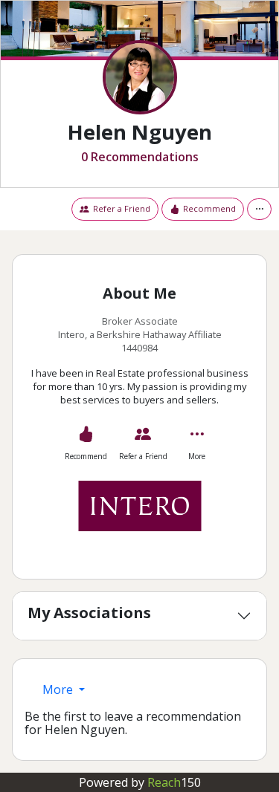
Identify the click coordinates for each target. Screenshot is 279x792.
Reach (174, 782)
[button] (259, 209)
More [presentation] (59, 689)
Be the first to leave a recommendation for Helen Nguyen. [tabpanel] (133, 724)
